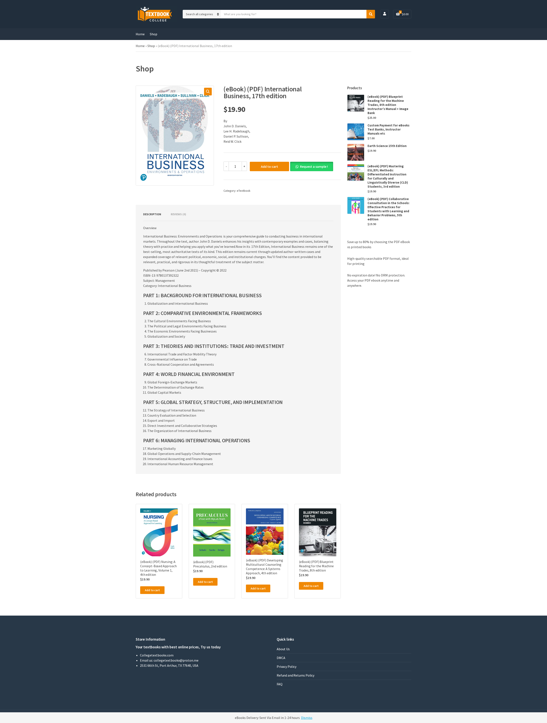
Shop (153, 34)
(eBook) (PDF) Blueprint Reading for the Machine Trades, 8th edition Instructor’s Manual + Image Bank (388, 105)
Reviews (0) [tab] (178, 214)
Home (140, 34)
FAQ (279, 684)
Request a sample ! (314, 166)
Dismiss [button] (306, 718)
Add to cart (269, 166)
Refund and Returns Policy (295, 675)
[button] (208, 91)
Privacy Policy (286, 666)
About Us (283, 649)
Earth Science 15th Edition (387, 146)
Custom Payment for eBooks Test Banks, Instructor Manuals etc (388, 129)
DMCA (281, 658)
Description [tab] (152, 214)
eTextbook (243, 191)
